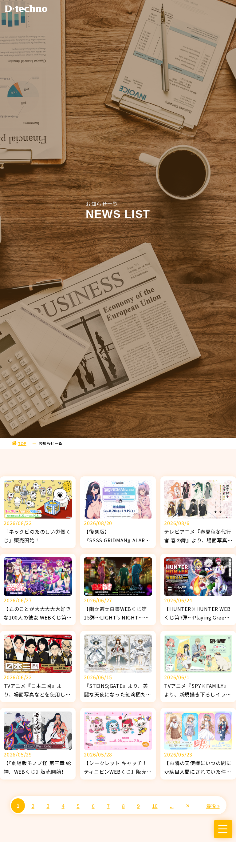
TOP (22, 443)
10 (155, 805)
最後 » (213, 805)
